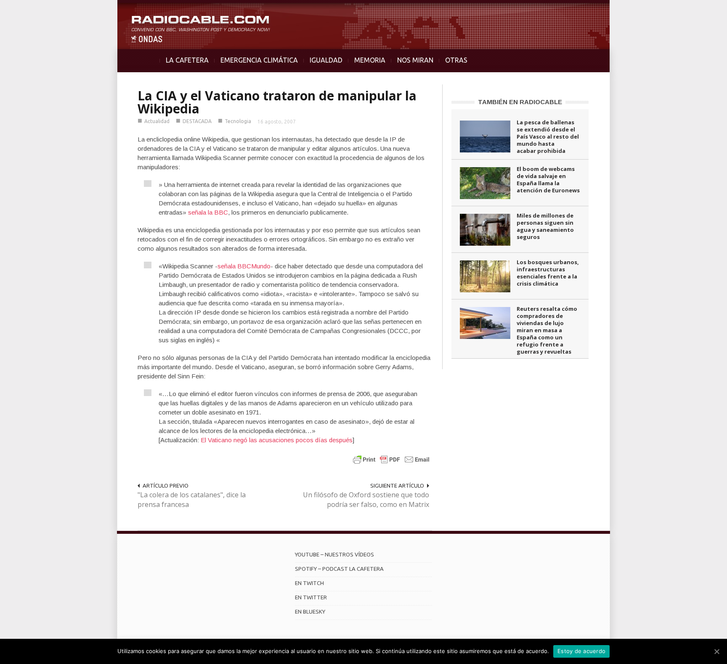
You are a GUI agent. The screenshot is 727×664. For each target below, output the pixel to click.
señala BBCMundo (244, 266)
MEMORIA (369, 60)
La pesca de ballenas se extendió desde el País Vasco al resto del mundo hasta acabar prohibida (548, 136)
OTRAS (456, 60)
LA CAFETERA (187, 60)
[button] (698, 11)
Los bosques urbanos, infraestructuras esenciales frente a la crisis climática (548, 272)
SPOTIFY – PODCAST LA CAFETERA (339, 569)
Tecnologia (238, 121)
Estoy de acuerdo (581, 651)
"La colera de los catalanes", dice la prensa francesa (192, 499)
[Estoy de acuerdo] (716, 651)
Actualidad (157, 121)
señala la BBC (208, 212)
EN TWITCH (309, 583)
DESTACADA (197, 121)
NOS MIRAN (415, 60)
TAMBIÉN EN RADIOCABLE (520, 101)
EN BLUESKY (310, 611)
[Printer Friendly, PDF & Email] (391, 459)
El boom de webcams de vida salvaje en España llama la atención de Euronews (548, 179)
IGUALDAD (326, 60)
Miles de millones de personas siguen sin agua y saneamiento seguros (545, 226)
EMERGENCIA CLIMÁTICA (259, 60)
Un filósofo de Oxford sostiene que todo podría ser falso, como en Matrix (366, 499)
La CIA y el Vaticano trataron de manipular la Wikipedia (277, 102)
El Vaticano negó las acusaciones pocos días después (276, 440)
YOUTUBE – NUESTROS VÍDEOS (334, 554)
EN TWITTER (311, 597)
